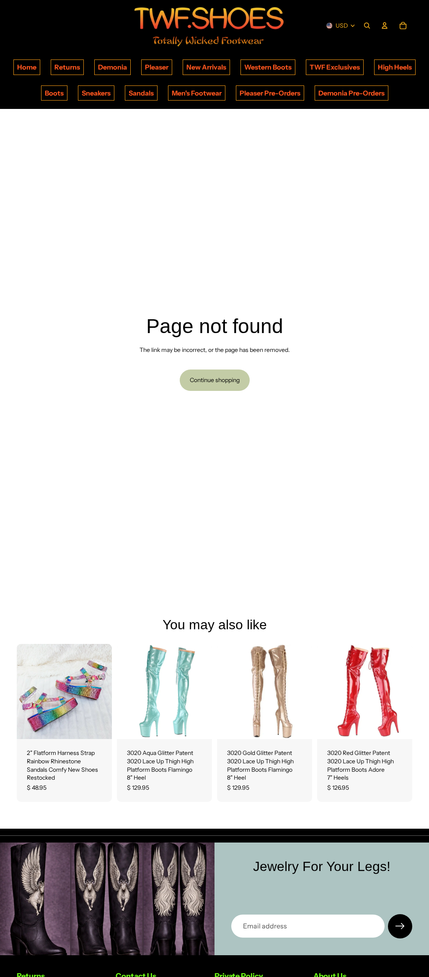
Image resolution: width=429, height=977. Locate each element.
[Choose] (98, 726)
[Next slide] (102, 691)
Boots (54, 93)
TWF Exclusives (335, 67)
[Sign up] (400, 926)
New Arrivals (206, 67)
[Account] (384, 25)
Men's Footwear (197, 93)
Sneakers (96, 93)
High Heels (395, 67)
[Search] (367, 25)
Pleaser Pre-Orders (270, 93)
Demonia (112, 67)
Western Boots (268, 67)
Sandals (141, 93)
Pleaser (156, 67)
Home (26, 67)
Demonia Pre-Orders (351, 93)
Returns (67, 67)
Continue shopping (215, 380)
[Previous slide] (26, 691)
